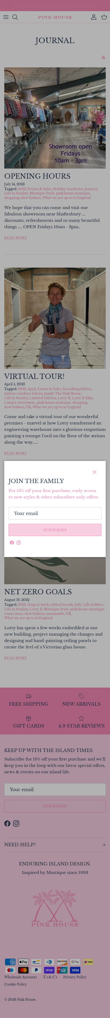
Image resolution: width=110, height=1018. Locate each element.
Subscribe (55, 530)
